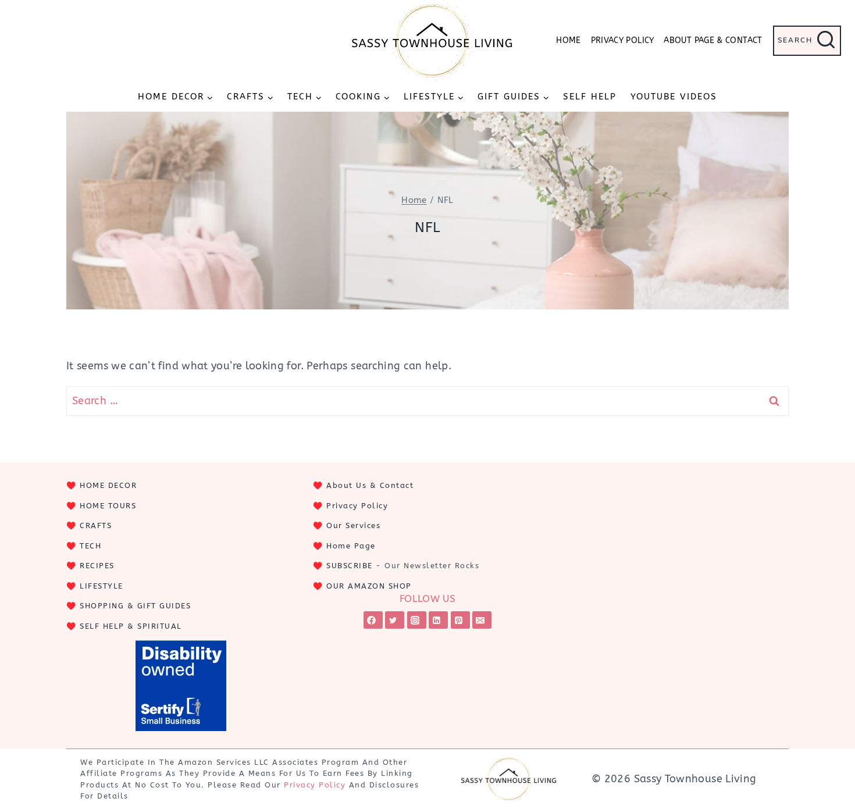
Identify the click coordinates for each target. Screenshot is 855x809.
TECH (90, 545)
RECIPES (97, 565)
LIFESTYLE (101, 586)
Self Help (590, 96)
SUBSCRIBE (349, 565)
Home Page (351, 545)
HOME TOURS (108, 505)
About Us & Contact (370, 485)
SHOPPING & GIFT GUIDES (135, 605)
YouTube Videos (673, 96)
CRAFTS (96, 525)
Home (568, 40)
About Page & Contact (713, 40)
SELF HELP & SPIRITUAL (131, 626)
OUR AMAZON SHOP (369, 586)
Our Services (353, 525)
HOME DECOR (108, 485)
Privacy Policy (622, 40)
